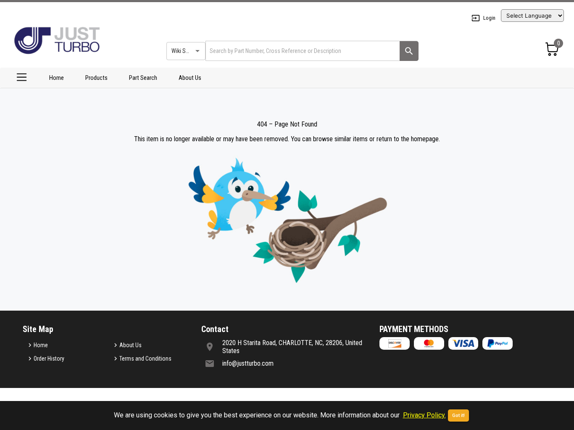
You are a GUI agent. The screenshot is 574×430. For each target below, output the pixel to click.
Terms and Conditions (145, 358)
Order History (49, 358)
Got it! (458, 415)
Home (56, 78)
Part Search (143, 78)
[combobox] (302, 50)
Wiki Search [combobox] (185, 50)
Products (96, 78)
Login (489, 18)
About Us (190, 78)
